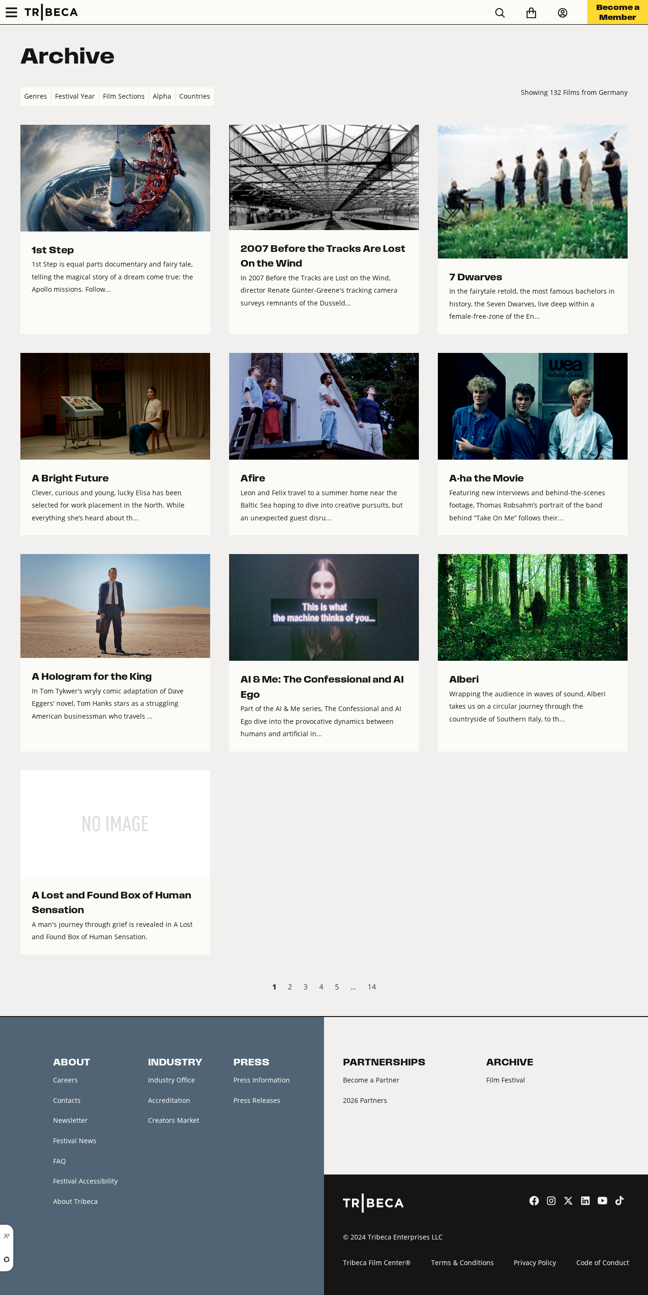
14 (372, 986)
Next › (620, 988)
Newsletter (70, 1120)
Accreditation (169, 1100)
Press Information (261, 1079)
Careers (65, 1079)
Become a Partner (371, 1079)
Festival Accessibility (85, 1180)
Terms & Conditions (462, 1262)
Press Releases (256, 1100)
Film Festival (505, 1079)
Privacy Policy (535, 1262)
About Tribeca (75, 1201)
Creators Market (173, 1120)
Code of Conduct (602, 1262)
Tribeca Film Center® (377, 1262)
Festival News (74, 1140)
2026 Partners (365, 1100)
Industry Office (171, 1079)
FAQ (59, 1161)
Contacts (67, 1100)
